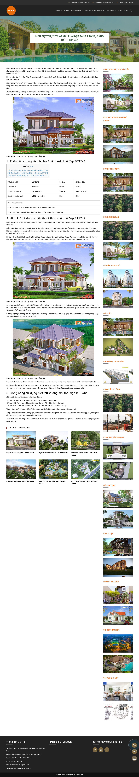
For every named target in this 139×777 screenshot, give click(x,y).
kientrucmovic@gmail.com (20, 765)
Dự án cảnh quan (89, 10)
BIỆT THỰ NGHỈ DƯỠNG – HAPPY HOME (53, 453)
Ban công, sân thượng (113, 437)
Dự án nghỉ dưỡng (76, 10)
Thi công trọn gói (111, 630)
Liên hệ (126, 10)
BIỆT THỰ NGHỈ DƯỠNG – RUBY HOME (20, 453)
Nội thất (112, 10)
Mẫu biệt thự (109, 486)
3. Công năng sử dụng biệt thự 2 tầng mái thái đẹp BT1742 (28, 175)
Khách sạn (108, 534)
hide (31, 166)
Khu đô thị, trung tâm (113, 361)
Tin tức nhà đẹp (110, 678)
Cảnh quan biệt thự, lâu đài (116, 69)
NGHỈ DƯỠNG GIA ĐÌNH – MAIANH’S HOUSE (84, 454)
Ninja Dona (79, 775)
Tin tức (120, 10)
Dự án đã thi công (111, 389)
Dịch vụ (66, 10)
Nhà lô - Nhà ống (111, 582)
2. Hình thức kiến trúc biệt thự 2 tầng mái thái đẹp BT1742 (28, 173)
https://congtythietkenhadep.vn (20, 768)
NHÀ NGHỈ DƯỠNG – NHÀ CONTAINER (20, 481)
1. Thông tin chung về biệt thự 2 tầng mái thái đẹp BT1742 (28, 170)
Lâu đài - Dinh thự (111, 265)
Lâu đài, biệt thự (102, 10)
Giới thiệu (59, 10)
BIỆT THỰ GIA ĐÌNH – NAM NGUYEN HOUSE (84, 483)
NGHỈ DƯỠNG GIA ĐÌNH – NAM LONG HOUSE (52, 483)
